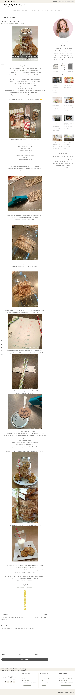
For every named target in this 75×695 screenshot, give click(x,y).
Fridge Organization (66, 678)
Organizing (53, 10)
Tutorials (21, 23)
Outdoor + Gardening (29, 682)
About (47, 5)
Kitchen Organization (67, 682)
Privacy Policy (6, 692)
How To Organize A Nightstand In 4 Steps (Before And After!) (56, 126)
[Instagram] (5, 1)
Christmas (45, 682)
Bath (24, 678)
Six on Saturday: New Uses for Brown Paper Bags (12, 617)
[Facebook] (2, 1)
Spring (44, 685)
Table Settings (46, 678)
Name (4, 654)
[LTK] (14, 1)
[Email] (11, 1)
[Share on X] (1, 347)
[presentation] (57, 80)
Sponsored (15, 23)
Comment (5, 633)
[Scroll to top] (3, 690)
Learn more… (68, 59)
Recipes (60, 10)
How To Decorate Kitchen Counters (66, 1)
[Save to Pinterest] (1, 341)
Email (20, 654)
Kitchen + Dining (28, 676)
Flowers (44, 676)
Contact (64, 5)
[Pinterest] (8, 1)
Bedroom (26, 680)
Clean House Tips (65, 680)
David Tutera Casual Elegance (24, 70)
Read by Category (55, 5)
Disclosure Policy (17, 692)
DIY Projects (27, 685)
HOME (42, 5)
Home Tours (45, 10)
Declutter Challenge (66, 676)
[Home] (1, 17)
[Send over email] (1, 350)
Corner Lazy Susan (66, 685)
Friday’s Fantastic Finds (41, 616)
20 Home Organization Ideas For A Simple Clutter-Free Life (56, 89)
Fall (43, 680)
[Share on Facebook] (1, 344)
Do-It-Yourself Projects (7, 23)
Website (37, 654)
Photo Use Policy (28, 692)
